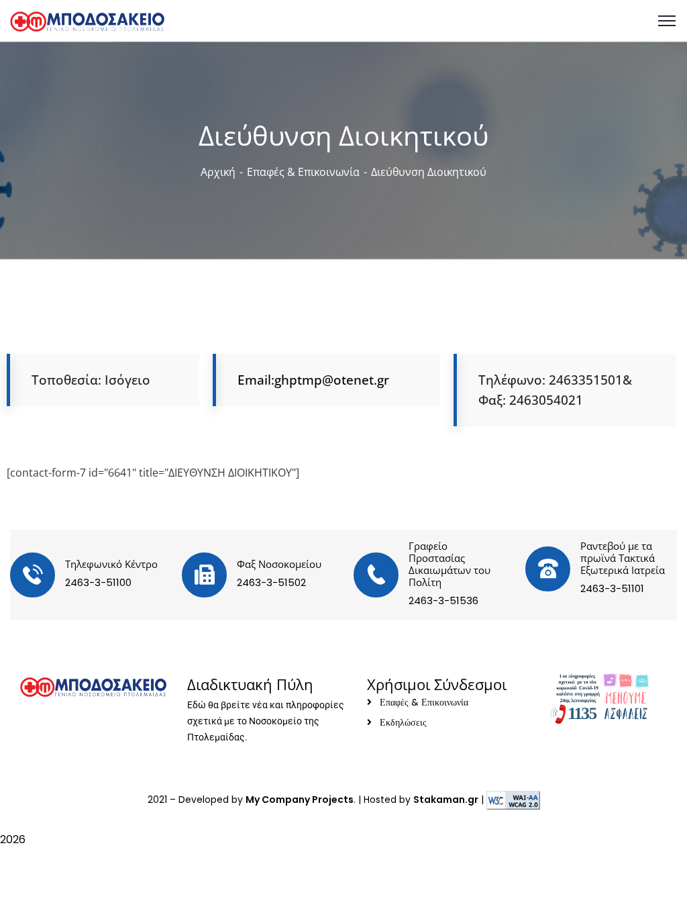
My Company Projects (300, 799)
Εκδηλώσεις (403, 722)
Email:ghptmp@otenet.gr (313, 380)
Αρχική (218, 171)
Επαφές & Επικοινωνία (303, 171)
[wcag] (513, 799)
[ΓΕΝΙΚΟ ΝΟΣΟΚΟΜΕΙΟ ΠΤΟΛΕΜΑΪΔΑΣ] (87, 20)
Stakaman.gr (445, 799)
